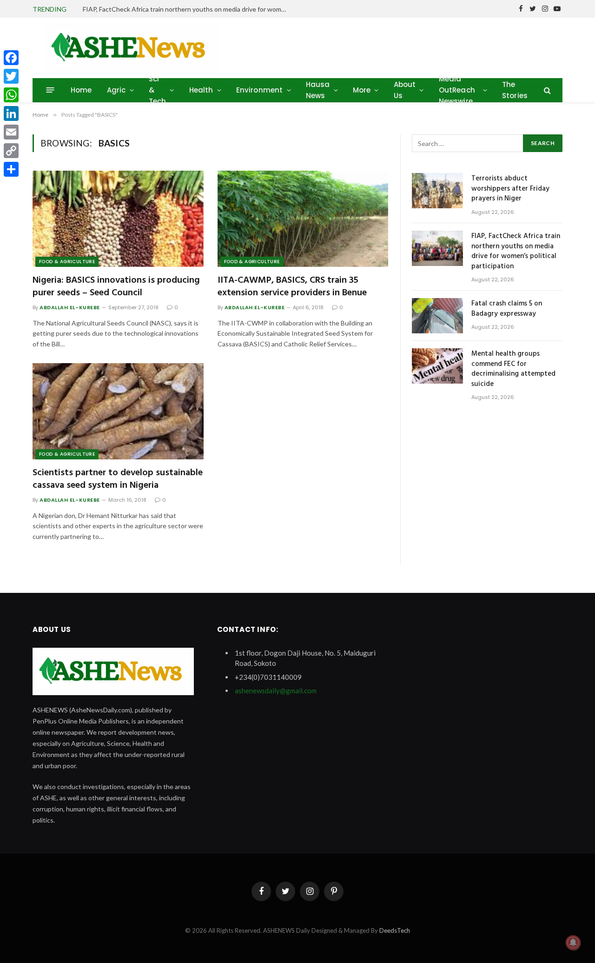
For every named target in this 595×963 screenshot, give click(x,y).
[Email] (11, 132)
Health (201, 90)
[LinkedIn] (11, 113)
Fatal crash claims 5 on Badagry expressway (506, 309)
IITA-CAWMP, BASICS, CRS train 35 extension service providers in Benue (292, 286)
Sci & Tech (157, 90)
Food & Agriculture (67, 261)
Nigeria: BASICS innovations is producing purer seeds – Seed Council (116, 286)
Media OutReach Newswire (457, 90)
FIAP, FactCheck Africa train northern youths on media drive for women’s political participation (187, 9)
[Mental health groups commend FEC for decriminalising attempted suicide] (437, 366)
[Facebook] (11, 57)
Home (81, 90)
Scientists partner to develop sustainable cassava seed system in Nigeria (118, 479)
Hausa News (318, 90)
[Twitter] (11, 76)
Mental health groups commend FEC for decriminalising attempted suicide (513, 369)
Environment (259, 90)
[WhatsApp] (11, 95)
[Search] (546, 90)
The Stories (515, 90)
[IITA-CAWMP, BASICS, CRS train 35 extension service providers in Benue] (303, 219)
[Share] (11, 169)
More (362, 90)
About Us (405, 90)
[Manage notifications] (573, 942)
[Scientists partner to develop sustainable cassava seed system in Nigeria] (118, 411)
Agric (116, 90)
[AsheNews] (131, 48)
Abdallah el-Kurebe (70, 307)
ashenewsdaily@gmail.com (276, 690)
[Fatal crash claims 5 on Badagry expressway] (437, 315)
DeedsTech (394, 930)
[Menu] (50, 90)
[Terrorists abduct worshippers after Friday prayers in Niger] (437, 190)
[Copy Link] (11, 150)
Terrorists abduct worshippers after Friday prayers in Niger (510, 189)
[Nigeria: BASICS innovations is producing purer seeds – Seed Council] (118, 219)
